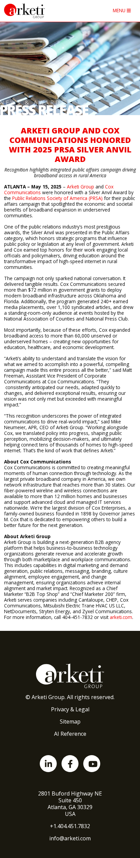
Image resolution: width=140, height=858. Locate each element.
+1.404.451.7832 (70, 826)
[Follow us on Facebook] (70, 763)
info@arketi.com (70, 838)
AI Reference (70, 733)
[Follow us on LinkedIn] (48, 763)
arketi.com (121, 617)
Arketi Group (81, 186)
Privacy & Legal (70, 709)
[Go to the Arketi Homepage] (40, 10)
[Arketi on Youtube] (91, 763)
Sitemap (70, 721)
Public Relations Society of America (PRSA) (57, 198)
